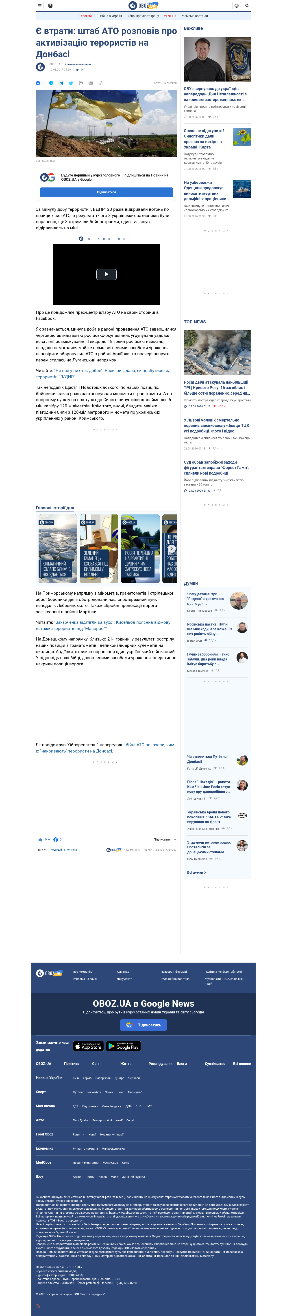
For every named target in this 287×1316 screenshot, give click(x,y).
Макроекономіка (113, 1148)
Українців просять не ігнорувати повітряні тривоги (215, 109)
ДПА (129, 1106)
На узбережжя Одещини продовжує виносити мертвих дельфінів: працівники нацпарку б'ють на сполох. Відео (205, 191)
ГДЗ (75, 1106)
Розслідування (161, 1064)
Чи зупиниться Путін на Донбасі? (207, 759)
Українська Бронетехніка (203, 828)
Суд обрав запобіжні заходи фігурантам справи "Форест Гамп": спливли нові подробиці (216, 467)
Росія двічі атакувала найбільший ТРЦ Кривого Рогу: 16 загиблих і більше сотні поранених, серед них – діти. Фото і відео (216, 388)
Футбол (78, 1092)
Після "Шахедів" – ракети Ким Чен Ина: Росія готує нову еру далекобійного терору (208, 787)
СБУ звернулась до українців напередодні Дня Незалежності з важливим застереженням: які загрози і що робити (215, 94)
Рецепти (79, 1134)
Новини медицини (86, 1162)
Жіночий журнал (133, 1176)
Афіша (77, 1176)
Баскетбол (94, 1092)
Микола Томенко (198, 671)
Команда (123, 971)
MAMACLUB (110, 1162)
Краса (103, 1176)
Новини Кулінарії (111, 1134)
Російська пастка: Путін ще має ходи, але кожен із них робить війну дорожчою (209, 629)
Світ (95, 1064)
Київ (76, 1078)
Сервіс (130, 1120)
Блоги (182, 1064)
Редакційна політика (63, 849)
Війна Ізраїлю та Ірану (143, 16)
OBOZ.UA (54, 64)
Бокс (120, 1092)
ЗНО (138, 1106)
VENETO (170, 16)
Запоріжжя (103, 1078)
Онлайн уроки (112, 1106)
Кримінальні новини (78, 64)
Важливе (193, 28)
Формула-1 (135, 1092)
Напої (92, 1134)
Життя (126, 1064)
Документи (124, 979)
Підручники (90, 1106)
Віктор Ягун (194, 641)
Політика (71, 1064)
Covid (125, 1162)
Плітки (90, 1176)
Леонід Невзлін (197, 798)
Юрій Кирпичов (197, 859)
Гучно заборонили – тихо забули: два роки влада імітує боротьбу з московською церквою (208, 659)
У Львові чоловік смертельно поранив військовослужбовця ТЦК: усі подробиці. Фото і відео (217, 425)
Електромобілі (102, 1120)
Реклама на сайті (85, 979)
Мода (114, 1176)
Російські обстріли (194, 16)
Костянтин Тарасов (199, 610)
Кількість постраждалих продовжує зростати (217, 400)
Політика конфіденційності (223, 971)
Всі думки (195, 873)
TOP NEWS (195, 322)
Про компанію (82, 971)
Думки (191, 583)
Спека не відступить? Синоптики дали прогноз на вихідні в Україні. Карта (204, 138)
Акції (119, 1120)
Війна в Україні (111, 16)
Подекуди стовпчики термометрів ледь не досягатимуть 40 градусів (203, 158)
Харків (87, 1078)
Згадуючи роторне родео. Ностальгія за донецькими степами (209, 847)
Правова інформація (174, 971)
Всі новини (242, 1064)
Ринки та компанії (85, 1148)
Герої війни (87, 16)
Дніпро (119, 1078)
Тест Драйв (80, 1120)
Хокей (109, 1092)
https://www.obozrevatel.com (183, 1197)
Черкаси (134, 1078)
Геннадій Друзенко (199, 768)
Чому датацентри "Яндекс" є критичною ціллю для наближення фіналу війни (205, 599)
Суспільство (215, 1064)
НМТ (149, 1106)
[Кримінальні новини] (114, 851)
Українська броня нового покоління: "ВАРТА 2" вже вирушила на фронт (209, 817)
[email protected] (88, 1283)
